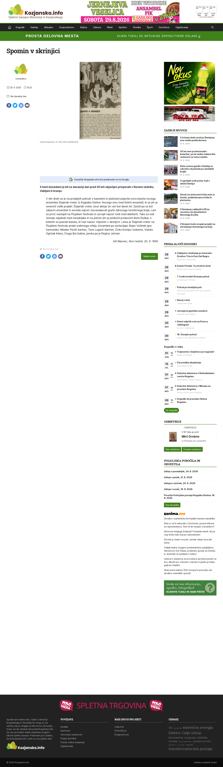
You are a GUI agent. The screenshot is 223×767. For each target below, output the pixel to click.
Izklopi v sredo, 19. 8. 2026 (178, 489)
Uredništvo (20, 78)
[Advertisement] (99, 159)
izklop (196, 733)
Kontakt (64, 726)
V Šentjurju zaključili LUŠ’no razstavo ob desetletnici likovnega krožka (195, 212)
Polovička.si (120, 730)
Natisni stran (149, 256)
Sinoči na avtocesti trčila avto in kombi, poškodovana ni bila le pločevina (197, 197)
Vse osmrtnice (173, 449)
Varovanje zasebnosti (71, 734)
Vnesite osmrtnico (192, 449)
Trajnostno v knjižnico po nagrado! (195, 351)
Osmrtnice (164, 27)
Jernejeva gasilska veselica (192, 311)
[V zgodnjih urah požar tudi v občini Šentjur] (171, 184)
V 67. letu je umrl (190, 432)
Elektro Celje (179, 733)
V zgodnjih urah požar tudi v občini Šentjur (195, 182)
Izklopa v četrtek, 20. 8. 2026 (179, 483)
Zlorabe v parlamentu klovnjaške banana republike (189, 518)
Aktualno (48, 27)
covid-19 (177, 728)
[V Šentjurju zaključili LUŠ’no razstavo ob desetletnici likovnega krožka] (171, 213)
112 (170, 727)
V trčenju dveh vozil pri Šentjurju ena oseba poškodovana (197, 139)
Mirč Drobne (190, 436)
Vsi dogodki (171, 410)
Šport (150, 27)
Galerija (34, 27)
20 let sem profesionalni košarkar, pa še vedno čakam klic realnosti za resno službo (198, 154)
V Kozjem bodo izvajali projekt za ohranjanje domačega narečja (197, 225)
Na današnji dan (19, 96)
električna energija (198, 727)
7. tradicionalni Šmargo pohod (193, 276)
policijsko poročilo (202, 741)
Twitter (15, 105)
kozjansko (190, 737)
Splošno (123, 27)
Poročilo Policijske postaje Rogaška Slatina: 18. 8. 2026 (189, 496)
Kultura (83, 27)
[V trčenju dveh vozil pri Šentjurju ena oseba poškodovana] (171, 141)
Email (27, 105)
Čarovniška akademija (189, 362)
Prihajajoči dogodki (180, 244)
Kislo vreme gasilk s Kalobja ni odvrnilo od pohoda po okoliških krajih (197, 169)
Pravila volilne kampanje (73, 742)
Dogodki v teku (173, 346)
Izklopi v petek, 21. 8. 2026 (178, 477)
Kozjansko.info (10, 27)
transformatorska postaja (190, 749)
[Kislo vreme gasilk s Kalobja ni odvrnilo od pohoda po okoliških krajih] (171, 170)
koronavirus (176, 737)
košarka (202, 737)
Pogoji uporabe (68, 738)
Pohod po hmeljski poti (189, 287)
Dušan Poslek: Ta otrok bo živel (194, 266)
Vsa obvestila (172, 505)
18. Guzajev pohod (187, 334)
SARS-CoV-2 (173, 745)
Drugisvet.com (122, 734)
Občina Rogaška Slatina (185, 741)
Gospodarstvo (66, 27)
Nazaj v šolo (183, 300)
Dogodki (20, 27)
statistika (189, 745)
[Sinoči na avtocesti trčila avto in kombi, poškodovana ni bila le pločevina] (171, 198)
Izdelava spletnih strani (205, 762)
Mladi (110, 27)
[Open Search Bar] (212, 27)
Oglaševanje (182, 27)
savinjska (181, 745)
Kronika (137, 27)
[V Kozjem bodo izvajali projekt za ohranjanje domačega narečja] (171, 228)
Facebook (9, 105)
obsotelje (173, 741)
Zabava (97, 27)
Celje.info (119, 726)
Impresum (65, 730)
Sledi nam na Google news (21, 105)
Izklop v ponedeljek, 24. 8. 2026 (181, 471)
